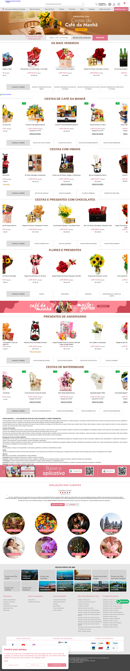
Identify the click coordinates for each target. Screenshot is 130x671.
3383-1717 (102, 4)
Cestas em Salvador (44, 577)
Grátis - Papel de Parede (84, 631)
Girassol (88, 294)
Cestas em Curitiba (62, 588)
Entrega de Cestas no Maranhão (111, 618)
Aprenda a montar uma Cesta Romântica (88, 610)
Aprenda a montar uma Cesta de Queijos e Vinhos (89, 615)
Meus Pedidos (57, 606)
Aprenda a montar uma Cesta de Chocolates (89, 627)
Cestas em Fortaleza (26, 588)
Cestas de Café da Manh (65, 98)
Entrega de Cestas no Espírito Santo (112, 608)
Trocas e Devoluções (58, 608)
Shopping (92, 9)
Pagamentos (6, 610)
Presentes (72, 9)
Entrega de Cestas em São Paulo (111, 602)
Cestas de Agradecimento (88, 143)
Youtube (23, 645)
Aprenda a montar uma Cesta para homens (89, 612)
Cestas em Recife (82, 578)
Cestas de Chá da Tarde (41, 143)
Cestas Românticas (41, 243)
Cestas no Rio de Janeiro (64, 577)
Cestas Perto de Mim (65, 567)
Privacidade (6, 604)
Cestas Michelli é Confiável (10, 606)
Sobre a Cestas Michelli (9, 599)
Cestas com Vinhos (65, 149)
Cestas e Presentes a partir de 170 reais (111, 88)
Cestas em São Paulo (11, 577)
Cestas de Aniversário (65, 411)
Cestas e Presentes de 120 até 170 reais (88, 88)
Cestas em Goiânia (9, 588)
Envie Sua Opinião (57, 504)
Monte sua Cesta (104, 9)
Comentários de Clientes (84, 629)
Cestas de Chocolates (88, 360)
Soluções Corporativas (9, 602)
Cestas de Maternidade (65, 367)
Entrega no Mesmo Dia (84, 599)
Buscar (100, 38)
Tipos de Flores (49, 9)
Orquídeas (65, 294)
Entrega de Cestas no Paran (110, 610)
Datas (82, 9)
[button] (64, 33)
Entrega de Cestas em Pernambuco (112, 622)
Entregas (55, 604)
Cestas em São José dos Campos (118, 577)
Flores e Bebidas (88, 193)
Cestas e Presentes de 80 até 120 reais (65, 88)
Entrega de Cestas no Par (110, 616)
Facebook (13, 645)
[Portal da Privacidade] (62, 643)
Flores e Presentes (65, 250)
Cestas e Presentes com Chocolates (65, 199)
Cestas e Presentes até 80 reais (41, 88)
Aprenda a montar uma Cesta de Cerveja (88, 617)
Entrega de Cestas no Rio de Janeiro (112, 604)
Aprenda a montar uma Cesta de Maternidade (90, 621)
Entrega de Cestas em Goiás (110, 627)
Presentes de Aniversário (65, 316)
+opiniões (72, 504)
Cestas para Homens (111, 243)
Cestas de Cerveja (41, 193)
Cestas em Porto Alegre (99, 577)
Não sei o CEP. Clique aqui (82, 37)
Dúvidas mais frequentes (59, 599)
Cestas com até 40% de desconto (86, 602)
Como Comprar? (57, 610)
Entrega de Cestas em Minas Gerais (112, 606)
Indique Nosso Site (8, 608)
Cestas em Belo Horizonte (117, 588)
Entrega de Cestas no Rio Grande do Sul (113, 614)
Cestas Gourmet (65, 193)
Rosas (41, 294)
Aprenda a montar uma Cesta (85, 608)
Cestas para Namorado (111, 411)
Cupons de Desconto (83, 604)
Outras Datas (31, 599)
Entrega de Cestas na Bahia (110, 625)
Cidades (61, 9)
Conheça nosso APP (83, 606)
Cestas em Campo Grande (81, 588)
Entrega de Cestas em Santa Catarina (113, 612)
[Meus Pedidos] (118, 4)
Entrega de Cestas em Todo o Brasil (112, 599)
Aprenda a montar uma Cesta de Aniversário (89, 619)
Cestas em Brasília (97, 588)
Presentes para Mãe (111, 193)
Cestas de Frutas (65, 143)
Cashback (109, 4)
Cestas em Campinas (26, 577)
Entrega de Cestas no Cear (110, 620)
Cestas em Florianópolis (45, 588)
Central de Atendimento (59, 602)
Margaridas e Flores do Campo (112, 295)
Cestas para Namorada (111, 143)
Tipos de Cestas (35, 9)
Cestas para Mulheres (88, 243)
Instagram (34, 645)
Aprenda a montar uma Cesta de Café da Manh (88, 624)
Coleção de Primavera (34, 602)
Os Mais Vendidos (65, 43)
